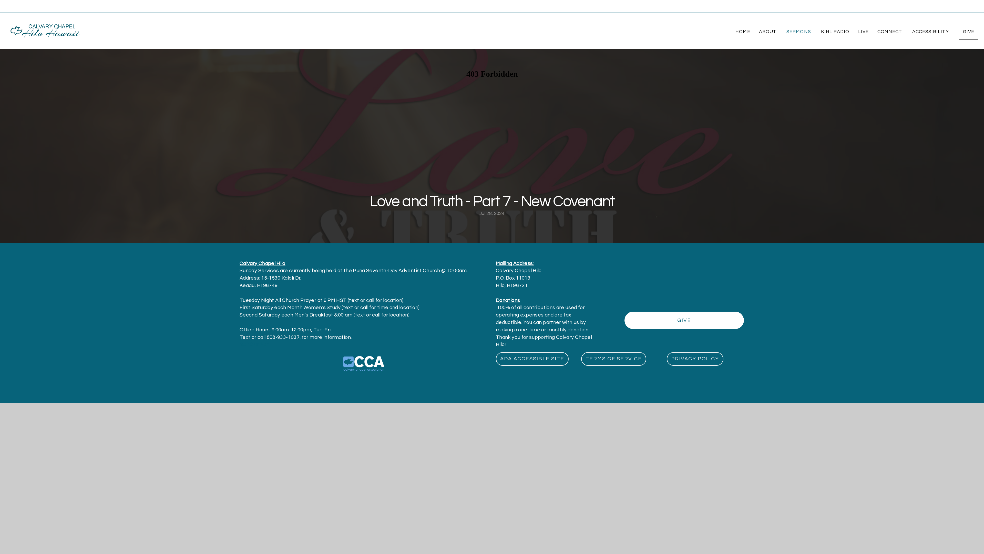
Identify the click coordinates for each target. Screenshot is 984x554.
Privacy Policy (695, 358)
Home (742, 31)
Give (968, 31)
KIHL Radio (835, 31)
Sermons (799, 31)
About (768, 31)
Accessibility (931, 31)
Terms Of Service (614, 358)
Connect (890, 31)
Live (863, 31)
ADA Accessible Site (532, 358)
